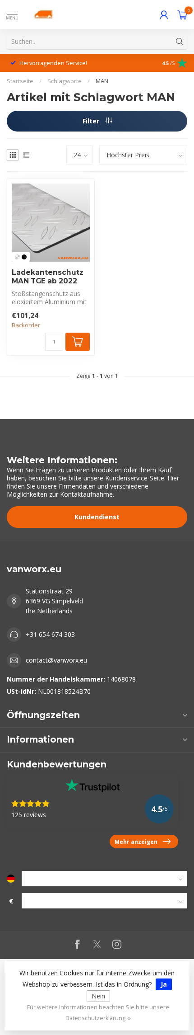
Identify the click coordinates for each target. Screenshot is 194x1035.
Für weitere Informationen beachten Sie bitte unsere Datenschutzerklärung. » (98, 1012)
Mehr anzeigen (136, 841)
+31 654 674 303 (50, 634)
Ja (164, 984)
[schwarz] (24, 256)
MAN (102, 81)
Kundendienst (97, 517)
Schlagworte (64, 81)
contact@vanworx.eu (56, 660)
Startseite (20, 81)
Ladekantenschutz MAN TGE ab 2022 (47, 276)
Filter (92, 121)
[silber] (17, 256)
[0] (182, 14)
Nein (98, 996)
